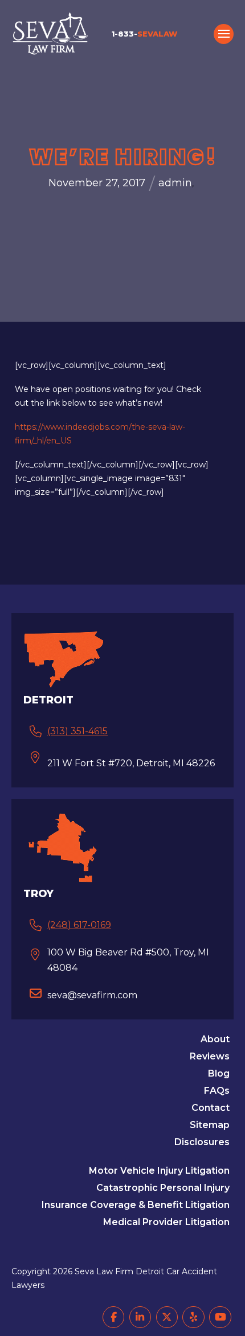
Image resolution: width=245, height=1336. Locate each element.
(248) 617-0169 (79, 924)
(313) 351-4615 (77, 731)
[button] (224, 34)
